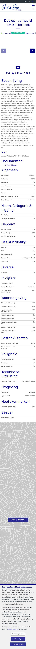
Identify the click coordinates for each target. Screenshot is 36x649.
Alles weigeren (19, 639)
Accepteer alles (19, 644)
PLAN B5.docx (11, 165)
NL (32, 1)
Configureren (19, 634)
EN (29, 1)
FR (25, 1)
